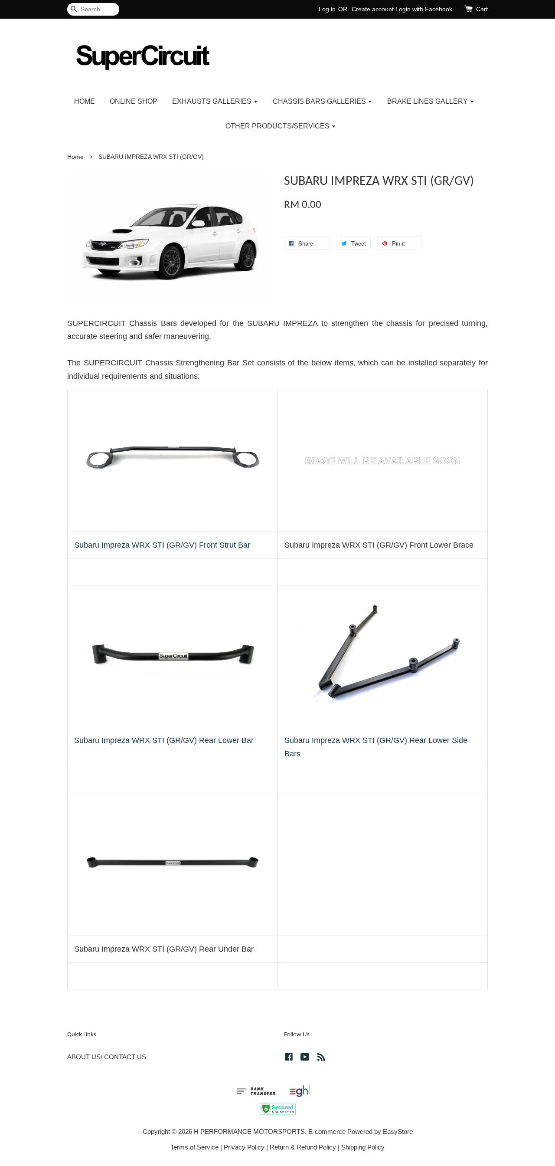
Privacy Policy (244, 1147)
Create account (373, 9)
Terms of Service (194, 1147)
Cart (482, 9)
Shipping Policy (363, 1147)
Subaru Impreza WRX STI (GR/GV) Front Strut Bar (162, 545)
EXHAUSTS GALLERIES (212, 101)
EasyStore (398, 1131)
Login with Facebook (423, 9)
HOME (84, 101)
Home (75, 157)
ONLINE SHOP (133, 101)
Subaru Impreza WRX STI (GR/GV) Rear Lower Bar (164, 740)
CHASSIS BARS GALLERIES (320, 101)
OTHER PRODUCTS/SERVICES (278, 126)
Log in (327, 9)
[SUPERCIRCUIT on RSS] (321, 1058)
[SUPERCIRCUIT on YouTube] (305, 1058)
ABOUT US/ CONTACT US (106, 1057)
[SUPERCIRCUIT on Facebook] (289, 1058)
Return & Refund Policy (303, 1147)
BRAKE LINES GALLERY (428, 101)
